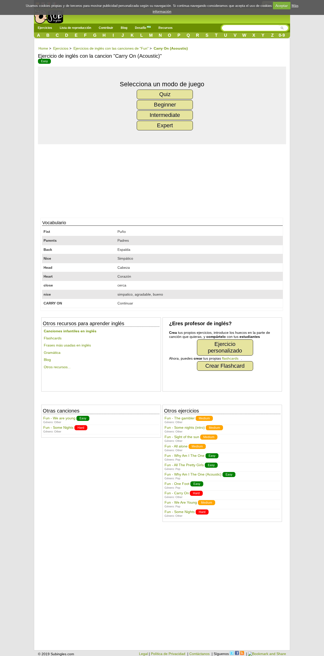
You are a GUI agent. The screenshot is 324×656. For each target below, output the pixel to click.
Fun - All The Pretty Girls (184, 465)
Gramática (52, 353)
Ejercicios (45, 28)
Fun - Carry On (177, 493)
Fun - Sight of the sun (182, 437)
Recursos (165, 28)
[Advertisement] (164, 179)
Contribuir (106, 28)
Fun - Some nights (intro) (185, 427)
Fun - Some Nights (58, 427)
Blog (124, 28)
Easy (44, 61)
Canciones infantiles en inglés (70, 331)
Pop (177, 459)
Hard (80, 427)
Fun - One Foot (177, 484)
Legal (143, 654)
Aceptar (281, 6)
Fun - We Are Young (181, 502)
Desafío (141, 28)
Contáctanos (199, 654)
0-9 (282, 35)
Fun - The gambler (180, 418)
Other (57, 422)
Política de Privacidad (168, 654)
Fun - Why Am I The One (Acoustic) (193, 474)
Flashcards (53, 338)
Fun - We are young (59, 418)
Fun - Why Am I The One (185, 456)
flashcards (230, 358)
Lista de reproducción (75, 28)
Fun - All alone (176, 446)
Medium (204, 418)
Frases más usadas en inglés (67, 345)
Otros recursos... (57, 367)
